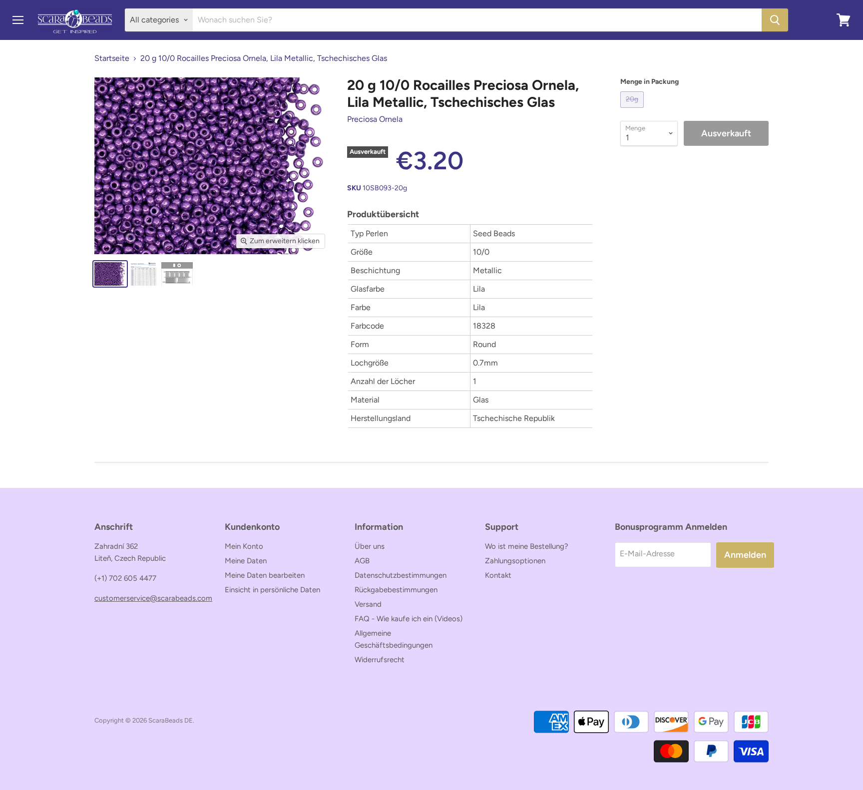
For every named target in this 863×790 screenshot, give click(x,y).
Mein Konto (244, 546)
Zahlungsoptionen (515, 560)
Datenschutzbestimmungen (400, 575)
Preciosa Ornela (375, 119)
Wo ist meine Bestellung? (526, 546)
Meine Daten (246, 560)
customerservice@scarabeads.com (153, 598)
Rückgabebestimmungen (396, 589)
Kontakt (498, 575)
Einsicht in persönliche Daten (272, 589)
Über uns (370, 546)
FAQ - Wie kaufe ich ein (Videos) (408, 618)
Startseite (111, 58)
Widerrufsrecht (380, 659)
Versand (368, 604)
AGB (362, 560)
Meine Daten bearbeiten (265, 575)
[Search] (775, 19)
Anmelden (745, 554)
